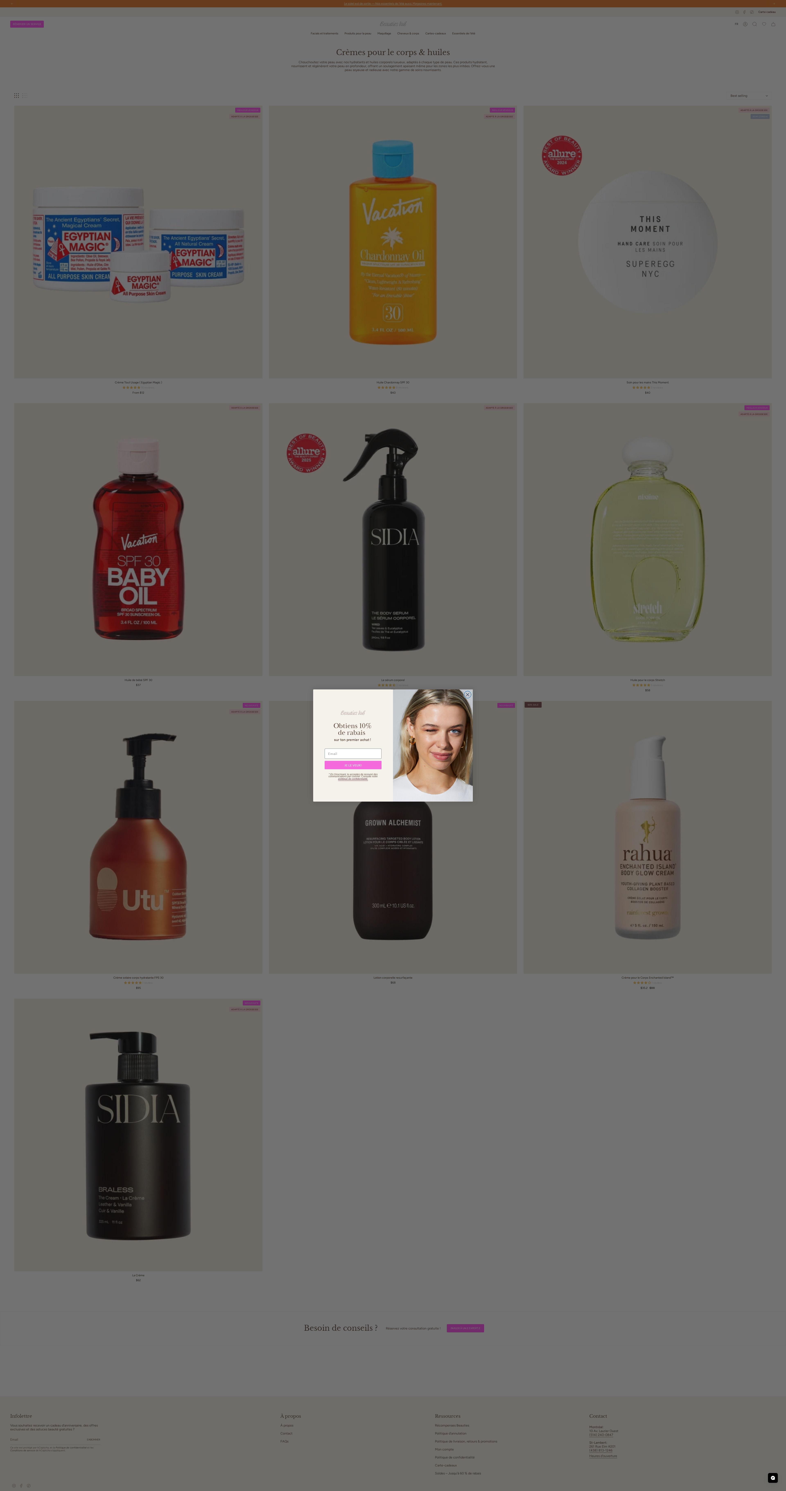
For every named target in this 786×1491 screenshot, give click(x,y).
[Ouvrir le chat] (773, 1478)
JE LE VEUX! (353, 765)
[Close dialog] (467, 694)
